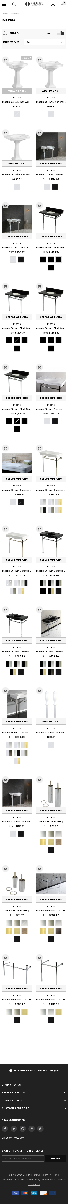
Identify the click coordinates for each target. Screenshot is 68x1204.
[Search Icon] (14, 4)
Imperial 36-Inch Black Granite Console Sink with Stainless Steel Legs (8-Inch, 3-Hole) (51, 247)
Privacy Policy (33, 1179)
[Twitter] (14, 1129)
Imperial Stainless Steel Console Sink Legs (17, 999)
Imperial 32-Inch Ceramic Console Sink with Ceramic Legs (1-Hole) (51, 174)
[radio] (16, 114)
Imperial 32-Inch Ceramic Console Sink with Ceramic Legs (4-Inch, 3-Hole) (17, 247)
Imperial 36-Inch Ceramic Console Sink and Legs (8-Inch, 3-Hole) (17, 489)
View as (49, 33)
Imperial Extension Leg (51, 821)
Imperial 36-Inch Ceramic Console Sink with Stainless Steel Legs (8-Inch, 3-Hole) (51, 489)
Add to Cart (51, 90)
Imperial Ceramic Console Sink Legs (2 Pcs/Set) (51, 732)
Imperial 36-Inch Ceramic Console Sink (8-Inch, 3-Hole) (51, 409)
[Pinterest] (31, 1129)
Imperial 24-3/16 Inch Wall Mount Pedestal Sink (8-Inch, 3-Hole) (17, 101)
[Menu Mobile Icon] (4, 4)
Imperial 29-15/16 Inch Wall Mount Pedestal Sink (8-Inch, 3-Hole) (51, 101)
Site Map (19, 1179)
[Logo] (34, 4)
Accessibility (48, 1179)
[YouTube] (40, 1129)
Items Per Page (11, 42)
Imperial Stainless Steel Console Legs (51, 910)
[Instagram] (23, 1129)
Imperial (15, 13)
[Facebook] (5, 1129)
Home (5, 13)
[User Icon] (53, 4)
